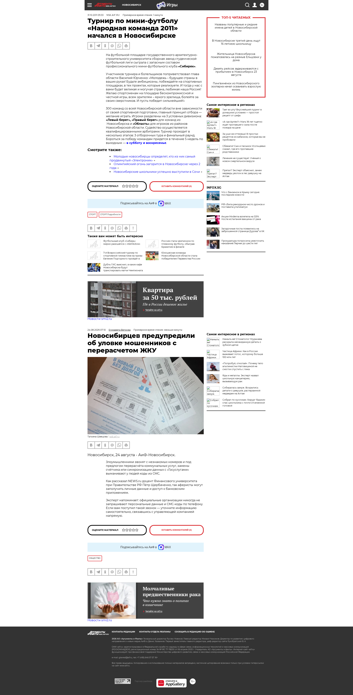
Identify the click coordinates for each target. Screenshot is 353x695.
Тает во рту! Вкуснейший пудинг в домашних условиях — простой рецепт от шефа (242, 112)
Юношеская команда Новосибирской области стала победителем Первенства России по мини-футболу (180, 257)
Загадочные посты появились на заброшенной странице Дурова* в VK (242, 230)
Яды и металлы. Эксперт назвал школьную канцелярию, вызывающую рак (240, 378)
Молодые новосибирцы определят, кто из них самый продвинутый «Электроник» (152, 158)
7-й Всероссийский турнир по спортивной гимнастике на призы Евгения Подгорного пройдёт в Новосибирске (115, 257)
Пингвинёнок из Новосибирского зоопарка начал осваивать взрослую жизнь (236, 86)
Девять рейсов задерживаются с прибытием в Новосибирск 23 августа (236, 72)
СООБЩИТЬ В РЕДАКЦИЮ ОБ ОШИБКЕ (195, 632)
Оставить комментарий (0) (176, 186)
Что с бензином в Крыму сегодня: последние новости (240, 193)
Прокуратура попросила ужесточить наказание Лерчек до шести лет (242, 242)
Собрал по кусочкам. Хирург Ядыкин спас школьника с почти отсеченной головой (243, 402)
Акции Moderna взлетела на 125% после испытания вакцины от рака (241, 217)
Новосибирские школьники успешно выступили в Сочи (157, 172)
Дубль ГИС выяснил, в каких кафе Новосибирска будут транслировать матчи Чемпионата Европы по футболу (115, 269)
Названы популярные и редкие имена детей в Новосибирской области (236, 27)
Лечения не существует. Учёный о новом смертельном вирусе (241, 159)
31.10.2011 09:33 (96, 15)
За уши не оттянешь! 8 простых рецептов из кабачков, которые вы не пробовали (243, 136)
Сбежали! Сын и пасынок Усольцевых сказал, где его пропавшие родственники (243, 149)
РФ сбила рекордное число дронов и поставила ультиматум (243, 205)
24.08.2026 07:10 (97, 329)
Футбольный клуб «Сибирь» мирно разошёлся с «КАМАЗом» (121, 242)
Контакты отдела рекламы (154, 632)
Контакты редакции (123, 632)
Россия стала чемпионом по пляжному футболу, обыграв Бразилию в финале (178, 244)
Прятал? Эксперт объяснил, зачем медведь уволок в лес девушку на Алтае (242, 173)
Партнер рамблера (143, 681)
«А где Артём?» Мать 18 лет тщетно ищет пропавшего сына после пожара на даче (242, 124)
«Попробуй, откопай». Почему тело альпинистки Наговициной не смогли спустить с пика (242, 366)
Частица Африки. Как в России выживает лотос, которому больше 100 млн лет (242, 354)
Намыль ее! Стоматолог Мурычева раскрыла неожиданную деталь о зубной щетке (242, 342)
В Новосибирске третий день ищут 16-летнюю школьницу (236, 42)
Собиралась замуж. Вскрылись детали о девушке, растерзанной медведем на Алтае (241, 390)
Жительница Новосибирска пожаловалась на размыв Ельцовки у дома (236, 57)
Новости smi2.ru (100, 319)
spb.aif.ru (114, 436)
